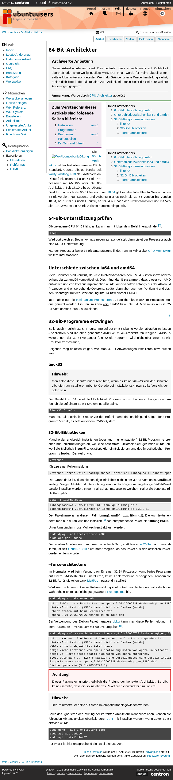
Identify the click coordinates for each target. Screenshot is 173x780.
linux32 (125, 124)
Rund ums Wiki (16, 134)
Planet (145, 9)
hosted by (8, 3)
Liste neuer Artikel (18, 59)
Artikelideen (14, 121)
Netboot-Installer (141, 201)
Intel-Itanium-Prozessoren (94, 300)
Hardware (153, 755)
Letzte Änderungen (19, 55)
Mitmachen (162, 9)
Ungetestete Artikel (19, 126)
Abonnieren (164, 39)
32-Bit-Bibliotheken (133, 128)
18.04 (111, 192)
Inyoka (20, 769)
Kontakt (61, 773)
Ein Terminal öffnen (71, 143)
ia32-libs (145, 544)
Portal (91, 9)
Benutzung (13, 73)
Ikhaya (131, 9)
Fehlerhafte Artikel (18, 130)
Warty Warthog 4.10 (62, 174)
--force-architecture (133, 133)
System (165, 755)
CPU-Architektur (100, 96)
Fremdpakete (116, 592)
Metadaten (17, 160)
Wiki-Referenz (16, 108)
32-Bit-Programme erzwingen (134, 119)
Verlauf (130, 39)
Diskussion (146, 39)
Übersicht (12, 64)
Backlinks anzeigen (19, 151)
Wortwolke (13, 82)
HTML (14, 169)
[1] (104, 520)
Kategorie (12, 77)
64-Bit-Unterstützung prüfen (133, 110)
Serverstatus (106, 773)
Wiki (118, 9)
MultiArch (93, 581)
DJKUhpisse (152, 752)
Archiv (14, 32)
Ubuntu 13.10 (77, 549)
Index (10, 50)
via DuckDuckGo (160, 32)
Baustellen (13, 116)
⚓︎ (97, 125)
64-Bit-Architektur (31, 32)
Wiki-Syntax (14, 112)
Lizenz (51, 773)
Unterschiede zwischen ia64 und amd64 (141, 115)
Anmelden (147, 3)
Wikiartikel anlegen (19, 99)
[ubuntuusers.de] (28, 17)
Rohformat (17, 165)
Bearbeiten (115, 39)
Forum (105, 9)
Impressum (90, 773)
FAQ (9, 68)
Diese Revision (93, 752)
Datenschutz (75, 773)
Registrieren (163, 3)
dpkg (116, 622)
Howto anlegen (16, 103)
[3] (159, 225)
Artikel (99, 39)
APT (110, 719)
